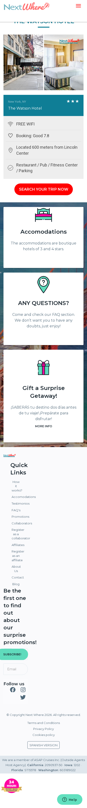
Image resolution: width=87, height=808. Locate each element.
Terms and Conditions (43, 723)
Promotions (17, 516)
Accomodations (43, 231)
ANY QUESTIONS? (43, 303)
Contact (17, 577)
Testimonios (17, 503)
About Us (16, 569)
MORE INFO (43, 426)
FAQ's (16, 510)
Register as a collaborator (17, 534)
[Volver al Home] (26, 6)
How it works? (17, 486)
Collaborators (17, 523)
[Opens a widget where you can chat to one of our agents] (69, 800)
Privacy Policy (43, 729)
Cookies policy (43, 735)
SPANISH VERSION (43, 745)
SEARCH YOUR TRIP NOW (43, 189)
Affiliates (17, 545)
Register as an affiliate (17, 555)
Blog (15, 584)
